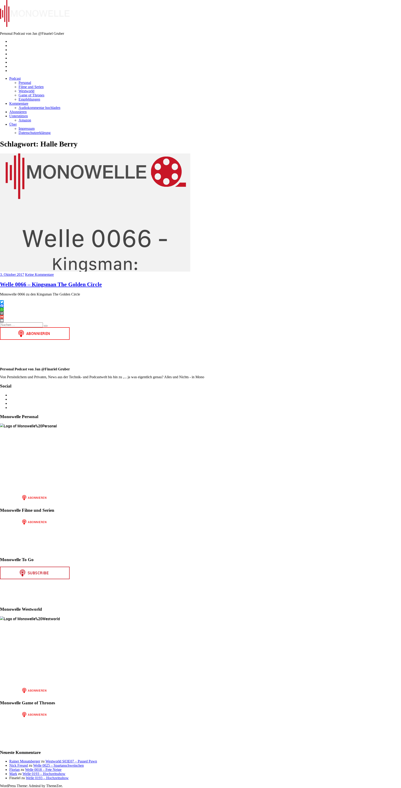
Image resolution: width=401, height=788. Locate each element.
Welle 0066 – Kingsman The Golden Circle (51, 284)
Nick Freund (18, 765)
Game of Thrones (31, 95)
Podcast (15, 78)
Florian (14, 770)
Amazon (25, 120)
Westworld (26, 91)
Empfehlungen (29, 99)
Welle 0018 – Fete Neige (43, 770)
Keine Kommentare (39, 274)
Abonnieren (18, 112)
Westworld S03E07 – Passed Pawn (71, 761)
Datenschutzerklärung (35, 133)
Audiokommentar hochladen (39, 108)
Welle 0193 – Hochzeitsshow (44, 774)
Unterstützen (18, 116)
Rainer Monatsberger (24, 761)
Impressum (27, 128)
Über (13, 124)
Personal (25, 83)
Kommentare (18, 103)
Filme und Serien (31, 87)
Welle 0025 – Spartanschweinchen (58, 765)
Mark (13, 774)
